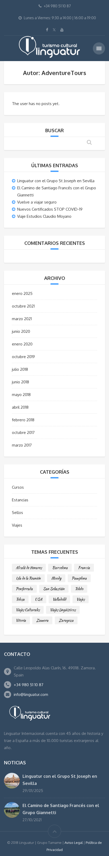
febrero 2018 (23, 419)
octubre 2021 (23, 306)
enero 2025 (22, 293)
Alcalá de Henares (29, 567)
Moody (56, 578)
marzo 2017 (22, 445)
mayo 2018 (21, 394)
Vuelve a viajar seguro (37, 202)
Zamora (42, 620)
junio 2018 (20, 381)
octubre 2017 (23, 432)
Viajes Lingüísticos (63, 609)
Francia (84, 567)
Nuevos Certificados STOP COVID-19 (50, 209)
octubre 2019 (23, 356)
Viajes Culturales (28, 609)
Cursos (18, 487)
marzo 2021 (22, 318)
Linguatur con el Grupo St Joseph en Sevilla (55, 180)
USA (38, 599)
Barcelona (60, 567)
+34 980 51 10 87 (28, 684)
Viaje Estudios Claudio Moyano (44, 216)
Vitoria (21, 620)
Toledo (79, 588)
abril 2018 (20, 407)
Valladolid (59, 599)
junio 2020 (21, 331)
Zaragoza (66, 620)
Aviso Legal (74, 842)
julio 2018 (20, 369)
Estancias (20, 499)
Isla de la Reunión (28, 578)
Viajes (17, 525)
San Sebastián (54, 588)
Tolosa (20, 599)
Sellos (17, 512)
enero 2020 (22, 344)
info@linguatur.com (31, 694)
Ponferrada (24, 588)
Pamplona (79, 578)
